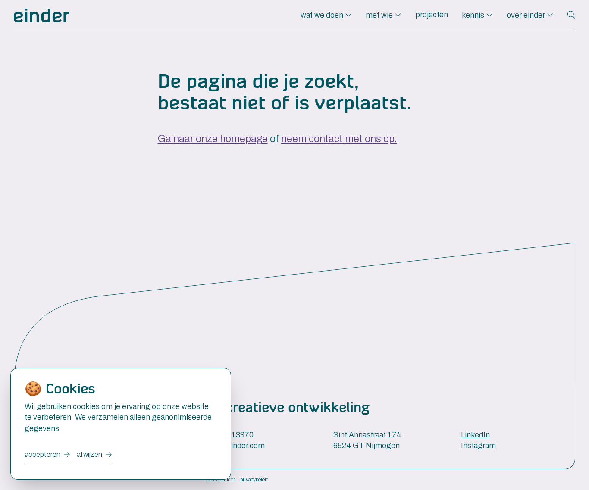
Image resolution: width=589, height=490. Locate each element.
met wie (380, 15)
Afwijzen (89, 454)
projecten (431, 14)
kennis (474, 15)
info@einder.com (235, 445)
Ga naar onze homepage (213, 139)
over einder (527, 15)
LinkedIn (475, 435)
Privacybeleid (254, 480)
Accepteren (42, 454)
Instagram (478, 445)
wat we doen (323, 15)
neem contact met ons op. (339, 139)
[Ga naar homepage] (41, 15)
